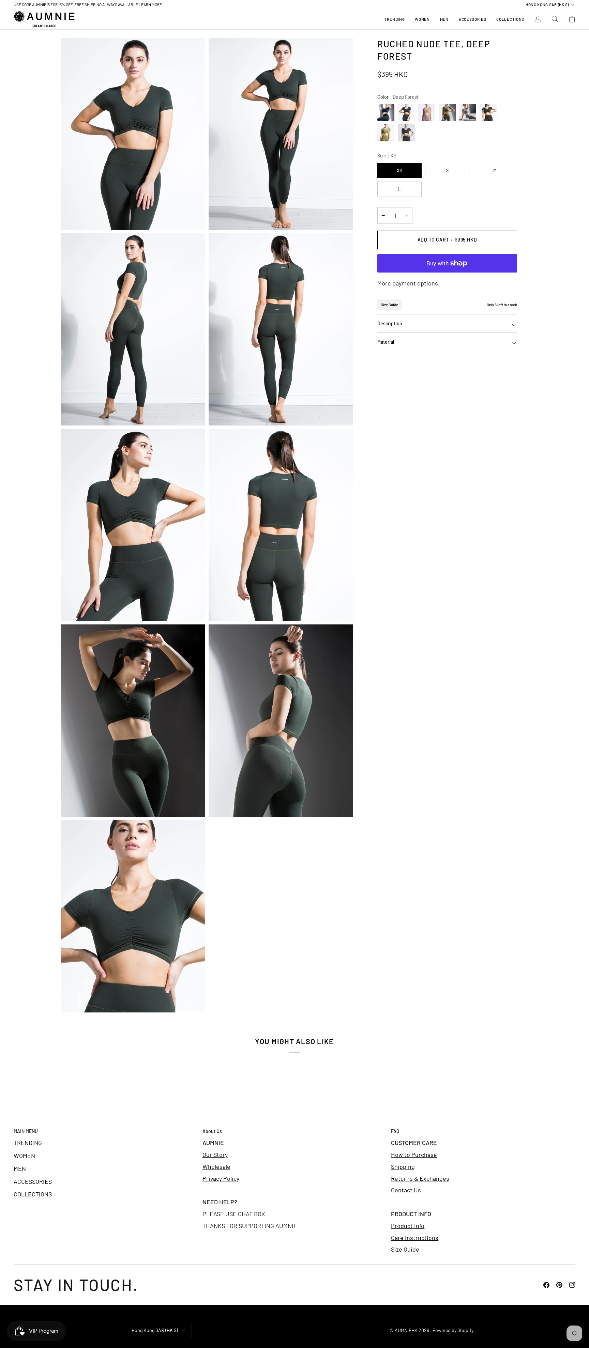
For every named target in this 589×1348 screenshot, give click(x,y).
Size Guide (389, 304)
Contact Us (406, 1190)
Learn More (150, 4)
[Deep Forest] (408, 114)
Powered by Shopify (453, 1330)
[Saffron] (387, 134)
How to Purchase (414, 1154)
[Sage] (449, 114)
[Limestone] (406, 134)
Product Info (407, 1225)
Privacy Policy (220, 1178)
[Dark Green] (490, 114)
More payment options (407, 283)
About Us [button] (212, 1131)
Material (385, 342)
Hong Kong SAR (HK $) (547, 4)
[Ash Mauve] (428, 114)
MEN (20, 1168)
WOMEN (24, 1155)
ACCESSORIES (33, 1181)
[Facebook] (546, 1285)
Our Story (215, 1154)
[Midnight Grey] (387, 114)
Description (389, 323)
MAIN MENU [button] (26, 1131)
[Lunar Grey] (469, 114)
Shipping (403, 1166)
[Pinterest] (559, 1285)
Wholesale (216, 1166)
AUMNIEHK (406, 1330)
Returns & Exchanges (420, 1178)
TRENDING (28, 1142)
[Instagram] (572, 1285)
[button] (422, 19)
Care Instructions (414, 1237)
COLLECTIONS (33, 1194)
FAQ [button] (395, 1131)
